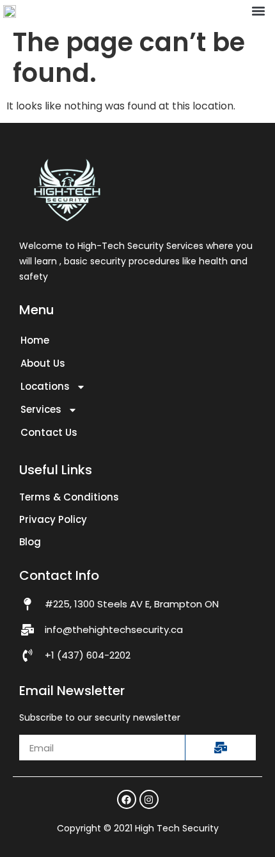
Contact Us (48, 432)
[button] (258, 11)
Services (40, 409)
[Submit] (220, 747)
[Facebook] (126, 799)
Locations (45, 386)
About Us (42, 363)
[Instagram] (149, 799)
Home (34, 340)
